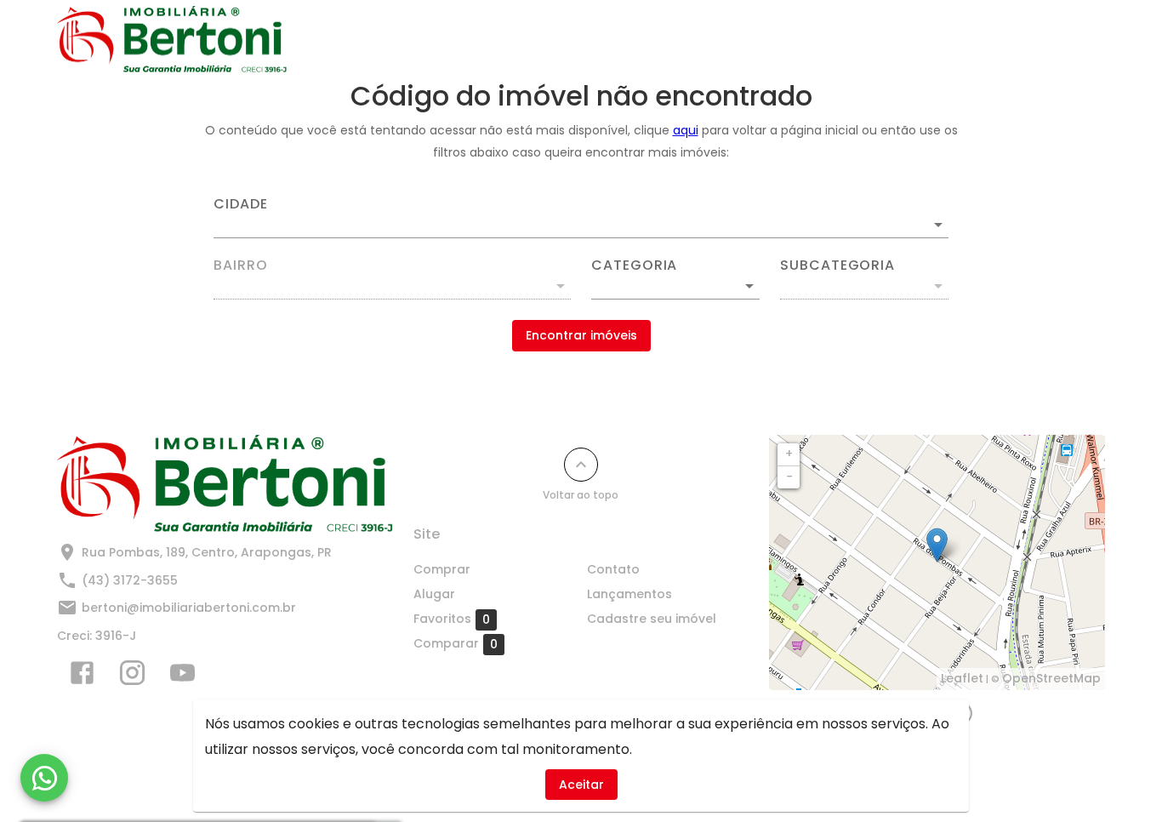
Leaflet (962, 678)
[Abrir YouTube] (182, 676)
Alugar (580, 40)
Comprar (497, 40)
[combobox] (581, 217)
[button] (675, 286)
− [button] (789, 476)
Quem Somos (1046, 40)
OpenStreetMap (1051, 678)
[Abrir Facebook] (82, 676)
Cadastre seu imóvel (906, 40)
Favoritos (451, 619)
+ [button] (789, 453)
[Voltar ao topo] (581, 465)
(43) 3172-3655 (130, 580)
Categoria (634, 265)
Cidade (241, 204)
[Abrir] (938, 225)
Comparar (455, 644)
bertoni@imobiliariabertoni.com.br (189, 607)
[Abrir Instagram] (132, 676)
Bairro (241, 265)
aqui (685, 130)
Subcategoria (837, 265)
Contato (661, 40)
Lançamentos (764, 40)
